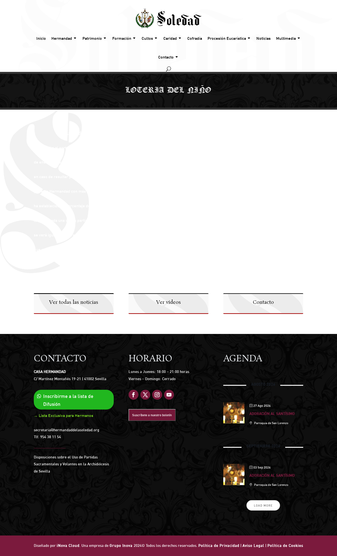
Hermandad (61, 38)
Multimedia (286, 38)
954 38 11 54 (50, 436)
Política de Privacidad (218, 545)
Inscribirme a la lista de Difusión (68, 400)
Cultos (147, 38)
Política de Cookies (285, 545)
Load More (263, 505)
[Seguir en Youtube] (169, 395)
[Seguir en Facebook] (133, 395)
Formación (121, 38)
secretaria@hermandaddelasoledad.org (66, 430)
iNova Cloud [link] (68, 545)
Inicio (41, 38)
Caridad (170, 38)
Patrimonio (92, 38)
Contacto (166, 57)
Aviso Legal (253, 545)
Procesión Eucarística (226, 38)
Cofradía (194, 38)
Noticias (263, 38)
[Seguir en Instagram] (157, 395)
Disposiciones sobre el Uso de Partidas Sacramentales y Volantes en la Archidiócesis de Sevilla (71, 464)
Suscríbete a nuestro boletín (152, 415)
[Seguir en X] (145, 395)
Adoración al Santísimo (272, 413)
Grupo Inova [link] (122, 545)
